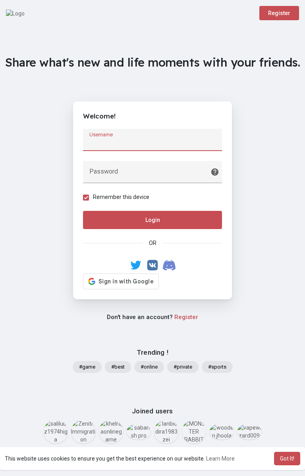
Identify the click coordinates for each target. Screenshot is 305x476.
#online (149, 367)
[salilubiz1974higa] (56, 432)
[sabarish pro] (138, 432)
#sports (217, 367)
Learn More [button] (220, 458)
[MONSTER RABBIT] (194, 432)
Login (152, 220)
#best (118, 367)
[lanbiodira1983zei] (166, 432)
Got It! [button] (287, 458)
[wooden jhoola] (221, 432)
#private (183, 367)
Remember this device (121, 197)
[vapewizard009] (249, 432)
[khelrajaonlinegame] (111, 432)
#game (87, 367)
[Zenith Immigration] (83, 432)
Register (279, 13)
